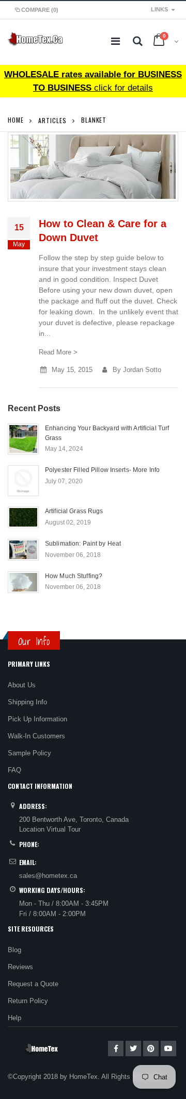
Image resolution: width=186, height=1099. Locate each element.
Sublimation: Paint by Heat (83, 543)
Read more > (58, 352)
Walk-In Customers (36, 736)
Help (14, 1018)
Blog (14, 950)
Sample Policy (29, 753)
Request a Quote (33, 984)
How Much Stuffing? (73, 576)
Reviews (20, 967)
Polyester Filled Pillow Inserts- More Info (102, 470)
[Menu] (115, 41)
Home (16, 119)
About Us (22, 685)
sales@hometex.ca (48, 876)
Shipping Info (27, 702)
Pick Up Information (37, 719)
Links (159, 9)
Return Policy (28, 1001)
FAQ (14, 770)
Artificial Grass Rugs (74, 511)
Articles (52, 119)
